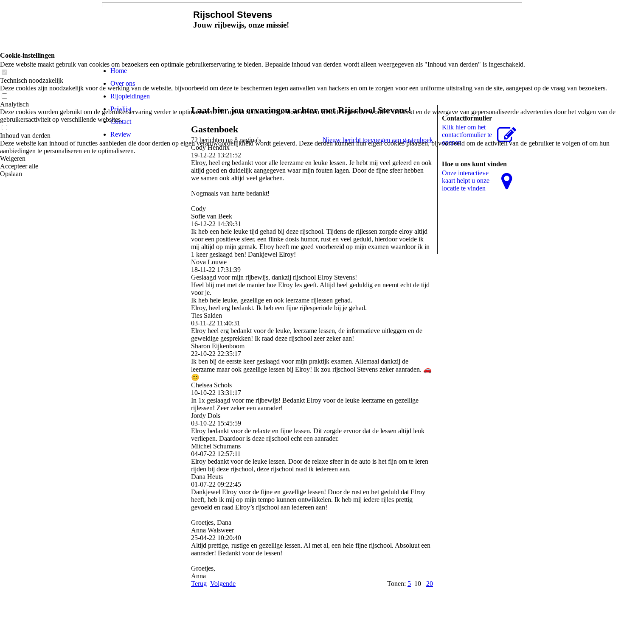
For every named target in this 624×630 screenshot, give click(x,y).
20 (429, 583)
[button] (312, 158)
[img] (144, 30)
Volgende (223, 583)
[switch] (4, 72)
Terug (199, 583)
